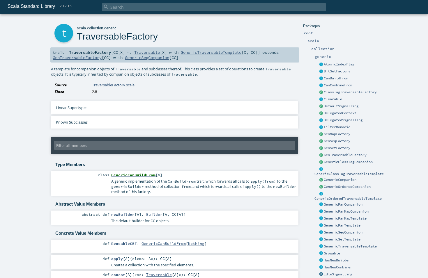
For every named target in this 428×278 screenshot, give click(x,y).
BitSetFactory (337, 71)
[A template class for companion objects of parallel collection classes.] (321, 204)
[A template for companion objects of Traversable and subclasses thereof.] (321, 155)
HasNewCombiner (338, 267)
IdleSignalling (338, 274)
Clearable (333, 99)
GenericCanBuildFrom (164, 243)
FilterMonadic (337, 127)
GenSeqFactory (337, 141)
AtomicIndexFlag (339, 64)
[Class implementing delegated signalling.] (321, 113)
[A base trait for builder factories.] (321, 78)
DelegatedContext (340, 113)
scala (81, 28)
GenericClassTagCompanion (348, 162)
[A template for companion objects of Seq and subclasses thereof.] (321, 141)
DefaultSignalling (341, 106)
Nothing (196, 243)
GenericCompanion (340, 180)
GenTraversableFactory (345, 155)
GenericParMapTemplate (345, 218)
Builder (154, 214)
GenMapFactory (337, 134)
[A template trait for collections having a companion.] (321, 225)
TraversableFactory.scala (113, 85)
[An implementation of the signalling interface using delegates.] (321, 120)
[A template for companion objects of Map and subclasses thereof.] (321, 134)
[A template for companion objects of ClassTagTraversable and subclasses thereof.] (321, 92)
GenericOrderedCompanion (347, 187)
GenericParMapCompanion (346, 211)
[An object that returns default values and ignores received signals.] (321, 274)
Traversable (147, 52)
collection (95, 28)
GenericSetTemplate (342, 239)
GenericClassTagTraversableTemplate (349, 174)
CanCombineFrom (338, 85)
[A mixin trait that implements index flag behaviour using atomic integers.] (321, 64)
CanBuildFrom (336, 78)
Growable (332, 253)
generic (110, 28)
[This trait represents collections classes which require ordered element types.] (321, 194)
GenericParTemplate (342, 225)
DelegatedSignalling (343, 120)
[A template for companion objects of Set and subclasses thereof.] (321, 148)
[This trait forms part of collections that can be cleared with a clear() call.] (321, 99)
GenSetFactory (337, 148)
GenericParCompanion (343, 204)
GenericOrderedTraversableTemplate (348, 199)
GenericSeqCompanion (343, 232)
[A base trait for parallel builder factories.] (321, 85)
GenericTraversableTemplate (350, 246)
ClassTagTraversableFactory (350, 92)
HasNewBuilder (337, 260)
